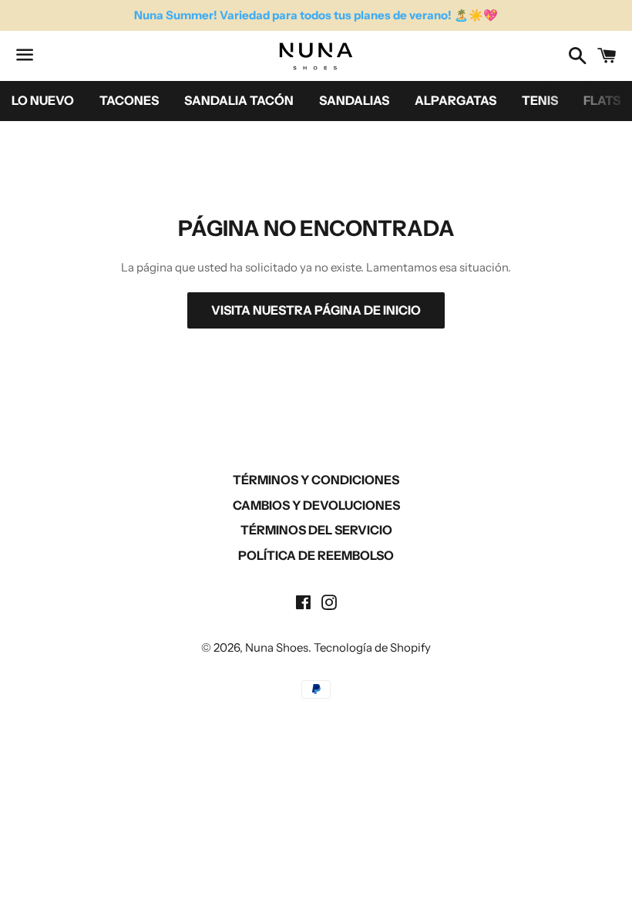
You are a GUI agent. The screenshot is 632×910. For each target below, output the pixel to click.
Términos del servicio (316, 530)
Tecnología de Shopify (372, 647)
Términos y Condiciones (316, 479)
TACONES (129, 100)
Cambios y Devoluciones (316, 505)
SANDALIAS (354, 100)
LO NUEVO (43, 100)
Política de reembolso (316, 555)
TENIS (540, 100)
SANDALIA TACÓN (239, 100)
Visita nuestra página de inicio (316, 310)
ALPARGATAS (455, 100)
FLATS (601, 100)
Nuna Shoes (276, 647)
